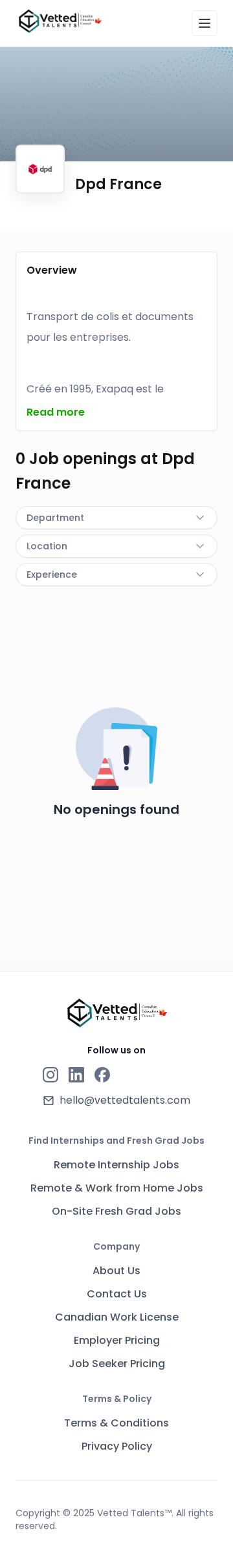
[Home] (60, 21)
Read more (56, 412)
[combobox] (116, 517)
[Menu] (204, 23)
